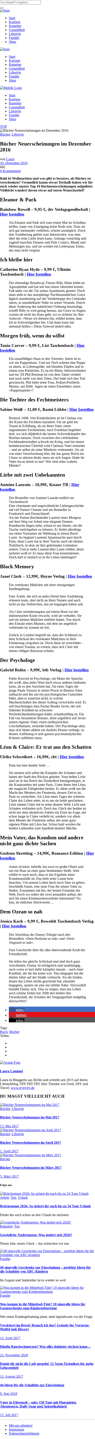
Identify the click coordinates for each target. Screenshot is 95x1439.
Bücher (5, 134)
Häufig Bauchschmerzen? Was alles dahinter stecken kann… (45, 1346)
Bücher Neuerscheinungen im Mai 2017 (29, 1117)
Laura (10, 159)
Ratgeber (6, 1226)
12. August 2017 (11, 1376)
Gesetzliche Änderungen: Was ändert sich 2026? (36, 1235)
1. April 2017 (9, 1151)
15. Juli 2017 (9, 1415)
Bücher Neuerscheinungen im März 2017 (30, 1167)
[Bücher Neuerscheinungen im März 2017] (30, 1155)
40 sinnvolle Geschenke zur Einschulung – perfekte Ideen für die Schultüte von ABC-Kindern (45, 1269)
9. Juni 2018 (8, 1393)
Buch (4, 1032)
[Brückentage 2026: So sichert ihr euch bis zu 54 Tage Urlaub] (44, 1193)
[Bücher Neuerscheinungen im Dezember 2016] (10, 1062)
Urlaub (23, 1197)
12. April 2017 (10, 1338)
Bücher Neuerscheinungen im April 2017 (30, 1142)
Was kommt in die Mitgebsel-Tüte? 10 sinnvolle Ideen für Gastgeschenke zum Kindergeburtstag (42, 1306)
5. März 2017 (9, 1176)
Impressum (16, 1429)
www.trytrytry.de (22, 1088)
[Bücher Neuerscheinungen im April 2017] (30, 1130)
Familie (5, 1259)
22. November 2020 (14, 1355)
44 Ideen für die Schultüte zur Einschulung (32, 1385)
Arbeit (4, 1197)
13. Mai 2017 (9, 1126)
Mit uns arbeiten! (20, 1425)
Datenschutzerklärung (24, 1433)
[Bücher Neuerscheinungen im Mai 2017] (29, 1105)
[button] (16, 1010)
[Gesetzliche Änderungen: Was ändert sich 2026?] (35, 1222)
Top (13, 1197)
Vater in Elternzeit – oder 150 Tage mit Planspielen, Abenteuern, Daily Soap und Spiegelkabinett (38, 1404)
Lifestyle (18, 134)
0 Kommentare (10, 171)
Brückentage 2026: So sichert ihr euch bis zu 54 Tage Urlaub (45, 1206)
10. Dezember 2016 (14, 163)
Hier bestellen (12, 214)
